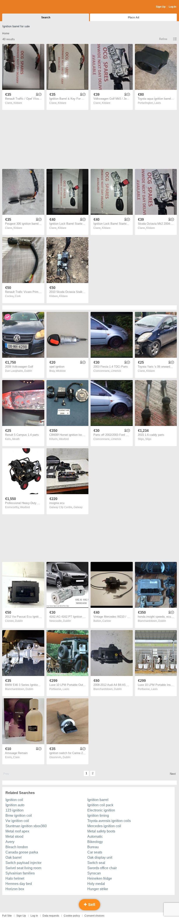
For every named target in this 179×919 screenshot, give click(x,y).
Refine (163, 39)
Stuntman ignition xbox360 (26, 826)
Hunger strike (97, 889)
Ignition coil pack (100, 805)
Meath (16, 439)
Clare (16, 757)
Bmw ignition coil (18, 815)
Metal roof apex (17, 831)
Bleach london (16, 847)
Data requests (51, 915)
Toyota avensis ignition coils (109, 821)
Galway (78, 507)
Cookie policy (72, 915)
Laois (157, 102)
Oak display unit (99, 857)
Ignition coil (14, 800)
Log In (172, 6)
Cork (18, 296)
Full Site (7, 915)
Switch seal (96, 863)
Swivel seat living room (23, 868)
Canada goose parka (21, 852)
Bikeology (95, 842)
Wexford (64, 439)
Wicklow (61, 370)
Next (173, 773)
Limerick (116, 370)
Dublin (28, 370)
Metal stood (14, 836)
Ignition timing (98, 815)
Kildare (18, 102)
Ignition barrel (97, 800)
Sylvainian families (20, 873)
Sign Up (160, 6)
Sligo (148, 439)
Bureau (93, 847)
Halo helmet (14, 878)
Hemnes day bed (18, 884)
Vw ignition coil (17, 821)
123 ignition (14, 810)
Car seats (94, 852)
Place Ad (133, 17)
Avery (9, 842)
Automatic (95, 836)
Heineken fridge (99, 878)
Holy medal (96, 884)
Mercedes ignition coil (104, 826)
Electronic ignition (101, 810)
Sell (91, 904)
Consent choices (94, 915)
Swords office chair (102, 868)
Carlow (106, 620)
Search (45, 17)
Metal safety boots (101, 831)
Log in (34, 915)
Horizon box (14, 889)
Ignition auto (14, 805)
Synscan (94, 873)
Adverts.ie (19, 7)
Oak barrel (13, 857)
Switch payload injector (23, 863)
